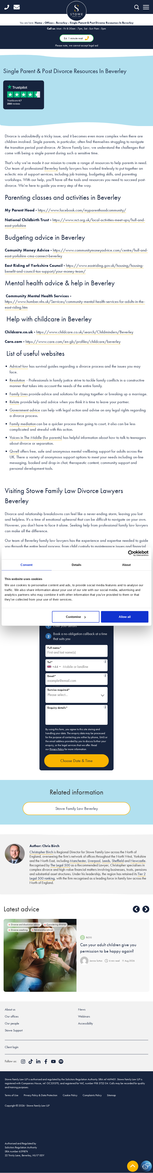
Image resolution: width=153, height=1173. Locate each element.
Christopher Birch (41, 852)
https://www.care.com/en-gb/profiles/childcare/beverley (73, 341)
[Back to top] (132, 1166)
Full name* (54, 648)
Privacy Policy (57, 749)
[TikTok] (31, 1063)
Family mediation (23, 423)
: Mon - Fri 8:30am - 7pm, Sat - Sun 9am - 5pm (76, 37)
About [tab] (126, 564)
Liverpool (94, 860)
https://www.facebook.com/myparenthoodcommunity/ (82, 210)
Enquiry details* (75, 707)
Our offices (12, 1016)
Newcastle (137, 860)
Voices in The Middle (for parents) (36, 437)
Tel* (75, 661)
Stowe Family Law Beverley (76, 808)
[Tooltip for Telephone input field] (105, 661)
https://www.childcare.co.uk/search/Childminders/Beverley (84, 332)
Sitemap (111, 1095)
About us (10, 1009)
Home (38, 22)
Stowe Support (14, 1030)
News (81, 1009)
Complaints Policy (92, 1095)
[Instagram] (23, 1063)
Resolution (17, 380)
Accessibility (85, 1023)
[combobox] (54, 665)
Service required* (58, 690)
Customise (73, 616)
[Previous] (136, 909)
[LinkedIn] (38, 1063)
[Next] (145, 909)
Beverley (61, 22)
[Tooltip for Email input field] (105, 675)
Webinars (84, 1016)
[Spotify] (61, 1063)
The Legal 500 (60, 865)
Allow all (125, 616)
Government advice (25, 410)
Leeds (106, 860)
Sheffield (118, 860)
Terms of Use (11, 1095)
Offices (49, 22)
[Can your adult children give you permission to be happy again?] (40, 955)
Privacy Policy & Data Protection (40, 1095)
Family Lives (19, 393)
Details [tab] (76, 564)
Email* (75, 675)
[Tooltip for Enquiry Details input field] (105, 707)
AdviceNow (19, 366)
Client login (12, 1047)
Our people (12, 1023)
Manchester (78, 860)
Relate (14, 401)
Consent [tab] (26, 564)
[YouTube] (54, 1063)
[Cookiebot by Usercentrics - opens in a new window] (131, 553)
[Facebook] (46, 1063)
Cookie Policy (70, 1095)
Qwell (14, 451)
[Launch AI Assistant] (146, 1166)
